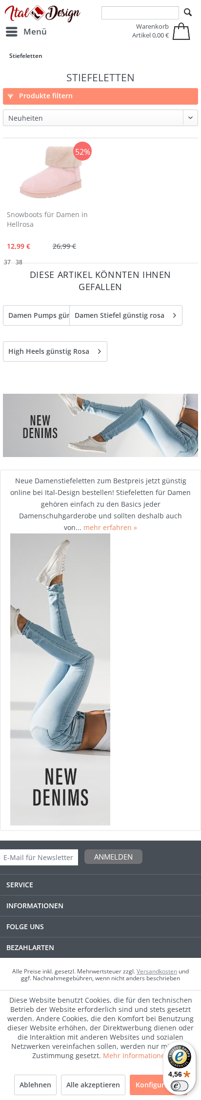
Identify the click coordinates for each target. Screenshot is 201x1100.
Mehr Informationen (136, 1055)
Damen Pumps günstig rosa (54, 315)
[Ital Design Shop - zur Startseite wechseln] (42, 14)
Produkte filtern (45, 95)
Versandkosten (157, 971)
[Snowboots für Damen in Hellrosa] (51, 173)
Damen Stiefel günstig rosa (119, 315)
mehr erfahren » (110, 527)
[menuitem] (26, 31)
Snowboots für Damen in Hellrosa (47, 219)
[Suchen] (188, 12)
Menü (35, 31)
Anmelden (113, 857)
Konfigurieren (158, 1084)
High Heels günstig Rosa (48, 351)
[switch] (179, 1086)
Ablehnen (35, 1084)
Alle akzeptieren (93, 1084)
